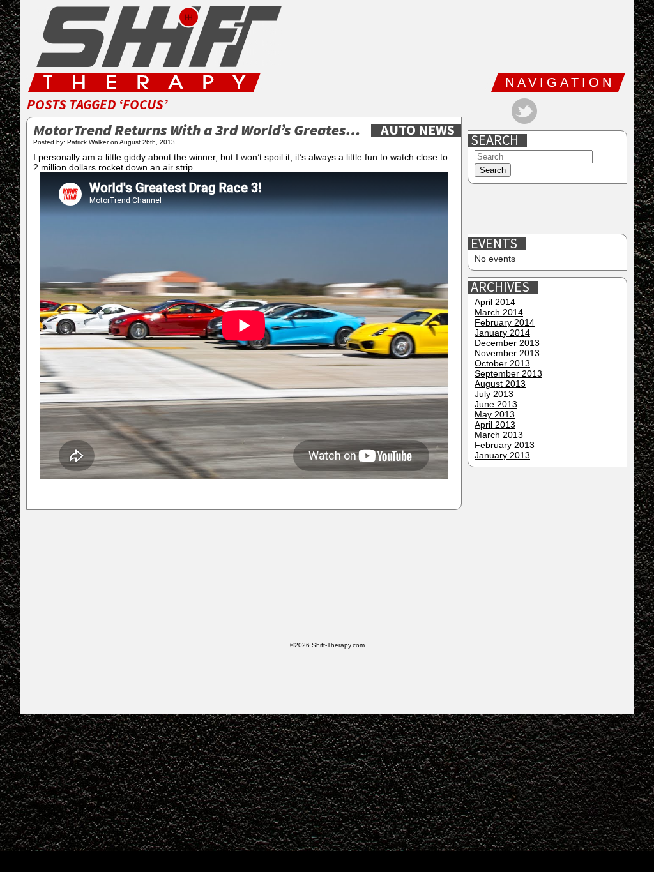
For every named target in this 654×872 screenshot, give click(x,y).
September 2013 (508, 373)
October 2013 (502, 363)
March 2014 (499, 312)
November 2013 (507, 353)
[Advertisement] (548, 209)
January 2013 (502, 455)
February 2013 (505, 445)
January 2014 (502, 332)
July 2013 (494, 394)
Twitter (524, 111)
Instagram (565, 111)
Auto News (418, 130)
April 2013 (495, 424)
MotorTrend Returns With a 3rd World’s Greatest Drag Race (199, 131)
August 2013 (500, 384)
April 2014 (495, 302)
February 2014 (505, 322)
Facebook (483, 111)
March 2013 (499, 435)
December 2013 (507, 343)
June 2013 (496, 404)
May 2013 (495, 414)
